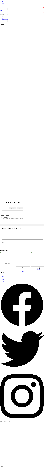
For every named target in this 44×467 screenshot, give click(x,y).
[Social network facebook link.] (22, 326)
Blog (2, 1)
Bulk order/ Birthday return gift (5, 19)
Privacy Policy (3, 281)
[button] (1, 466)
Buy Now (20, 208)
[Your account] (0, 12)
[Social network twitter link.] (22, 370)
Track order (3, 3)
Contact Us (3, 2)
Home (2, 16)
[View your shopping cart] (0, 13)
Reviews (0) (7, 215)
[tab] (2, 215)
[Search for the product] (7, 9)
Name (2, 237)
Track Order (3, 274)
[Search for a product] (1, 11)
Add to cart (12, 208)
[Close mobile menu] (0, 15)
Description (2, 215)
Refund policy (3, 280)
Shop (2, 17)
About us (3, 279)
